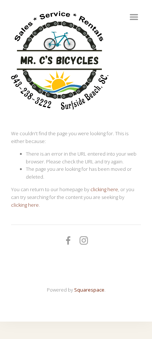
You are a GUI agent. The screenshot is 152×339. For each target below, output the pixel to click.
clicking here (104, 189)
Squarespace (89, 289)
